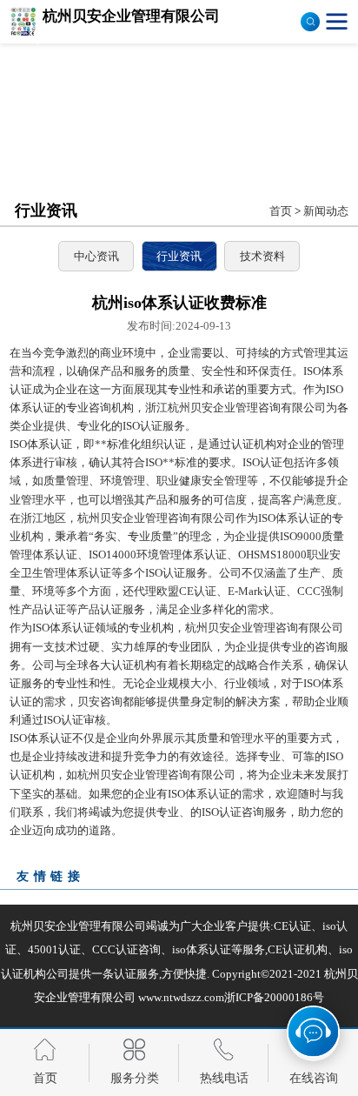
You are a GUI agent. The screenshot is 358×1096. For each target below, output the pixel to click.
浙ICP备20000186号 (274, 997)
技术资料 (262, 256)
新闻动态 (325, 210)
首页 (280, 210)
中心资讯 (96, 256)
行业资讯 (179, 256)
